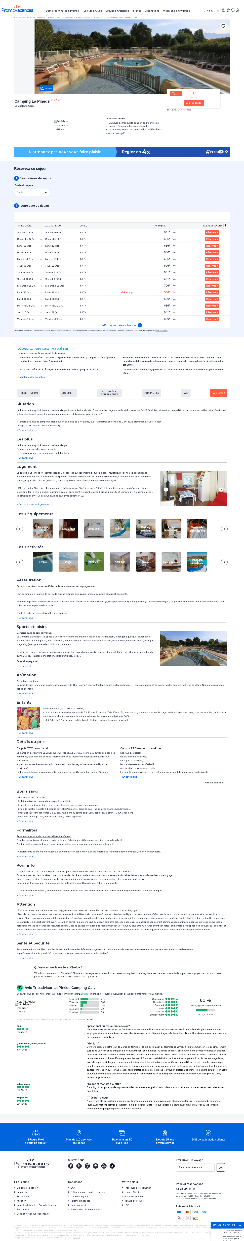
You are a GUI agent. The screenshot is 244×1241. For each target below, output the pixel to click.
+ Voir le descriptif (115, 133)
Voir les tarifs (193, 103)
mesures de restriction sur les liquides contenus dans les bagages (102, 910)
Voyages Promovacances (24, 17)
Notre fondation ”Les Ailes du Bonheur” (37, 1205)
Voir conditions (161, 330)
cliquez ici (76, 1238)
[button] (193, 488)
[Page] (70, 1166)
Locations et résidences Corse (77, 17)
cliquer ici (90, 1019)
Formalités (151, 393)
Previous (166, 490)
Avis (185, 393)
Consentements (79, 1205)
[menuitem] (63, 11)
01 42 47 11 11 (211, 10)
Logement (68, 393)
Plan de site (23, 1209)
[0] (233, 10)
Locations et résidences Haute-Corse (108, 17)
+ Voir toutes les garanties (31, 377)
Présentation (28, 393)
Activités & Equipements (109, 393)
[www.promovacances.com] (17, 8)
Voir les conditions (214, 782)
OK (221, 1167)
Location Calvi (131, 17)
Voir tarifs (218, 393)
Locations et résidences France (50, 17)
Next (221, 490)
